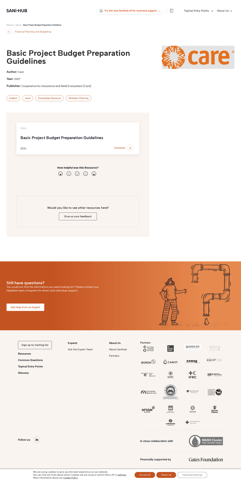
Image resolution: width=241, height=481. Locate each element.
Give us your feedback (78, 216)
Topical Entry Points (197, 10)
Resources (24, 353)
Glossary (23, 372)
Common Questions (30, 360)
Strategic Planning (79, 98)
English (13, 98)
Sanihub (10, 25)
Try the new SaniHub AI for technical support (132, 10)
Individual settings (192, 474)
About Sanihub (118, 349)
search (18, 25)
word (27, 98)
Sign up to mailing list (34, 345)
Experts (72, 343)
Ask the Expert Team (80, 349)
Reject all (166, 474)
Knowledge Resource (49, 98)
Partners (114, 355)
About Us (223, 10)
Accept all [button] (145, 474)
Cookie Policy (70, 477)
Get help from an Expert (25, 307)
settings (121, 474)
